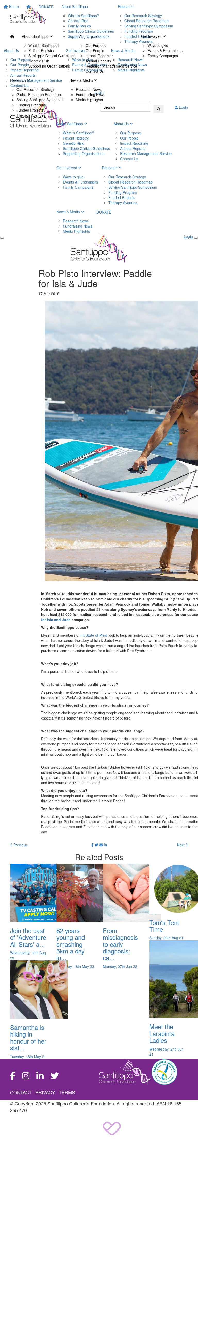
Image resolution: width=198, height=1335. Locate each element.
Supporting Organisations (49, 66)
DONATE (103, 212)
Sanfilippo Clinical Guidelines (51, 55)
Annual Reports (98, 60)
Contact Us (95, 71)
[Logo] (28, 15)
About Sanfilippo (36, 36)
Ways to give (157, 45)
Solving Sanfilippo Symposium (40, 99)
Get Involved (152, 36)
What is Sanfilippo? (44, 45)
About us (87, 36)
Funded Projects (29, 110)
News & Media (81, 80)
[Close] (196, 238)
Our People (95, 50)
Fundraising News (90, 94)
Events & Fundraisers (165, 50)
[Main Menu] (2, 238)
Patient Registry (41, 50)
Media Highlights (89, 99)
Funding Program (30, 104)
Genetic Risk (38, 60)
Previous (20, 844)
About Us (122, 123)
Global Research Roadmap (38, 94)
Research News (89, 89)
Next (181, 844)
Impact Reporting (100, 55)
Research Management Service (111, 66)
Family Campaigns (162, 55)
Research (18, 80)
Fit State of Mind (93, 635)
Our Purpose (96, 45)
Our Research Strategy (35, 89)
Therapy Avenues (30, 115)
